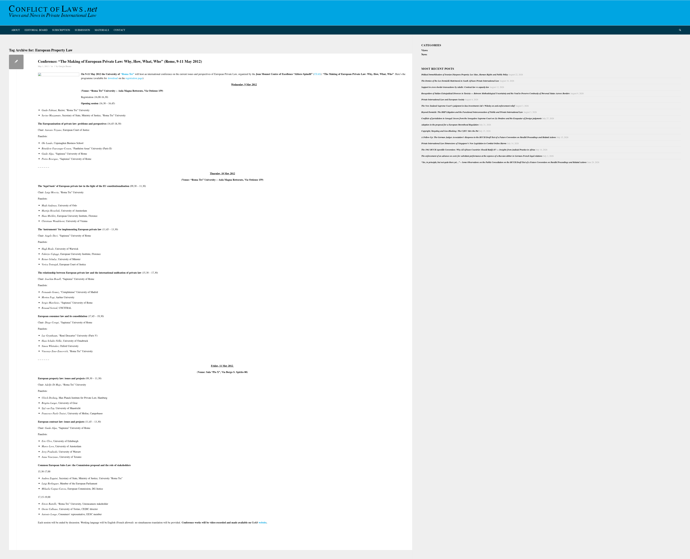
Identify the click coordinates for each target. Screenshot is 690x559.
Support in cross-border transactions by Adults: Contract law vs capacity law (455, 87)
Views (424, 50)
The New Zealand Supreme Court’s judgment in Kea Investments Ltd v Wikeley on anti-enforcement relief (468, 105)
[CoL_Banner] (54, 12)
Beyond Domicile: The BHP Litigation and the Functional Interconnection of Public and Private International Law (472, 112)
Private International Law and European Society (442, 99)
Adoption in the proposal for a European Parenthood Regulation (450, 124)
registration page (134, 78)
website (262, 522)
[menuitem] (15, 30)
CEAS (317, 74)
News (424, 54)
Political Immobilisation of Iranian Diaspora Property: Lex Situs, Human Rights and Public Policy (464, 74)
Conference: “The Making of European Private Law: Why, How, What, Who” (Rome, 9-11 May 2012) (120, 61)
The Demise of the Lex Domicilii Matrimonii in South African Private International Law (460, 80)
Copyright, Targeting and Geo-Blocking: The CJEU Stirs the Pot (449, 130)
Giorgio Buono (65, 66)
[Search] (679, 30)
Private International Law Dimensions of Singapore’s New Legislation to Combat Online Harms (464, 143)
